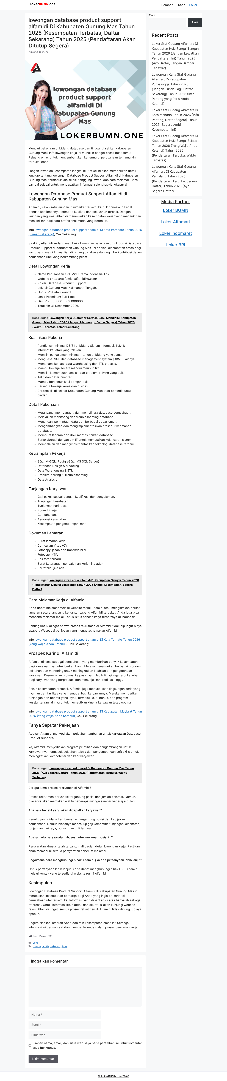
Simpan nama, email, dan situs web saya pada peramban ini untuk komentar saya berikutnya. (87, 1045)
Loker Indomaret (175, 233)
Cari (152, 15)
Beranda (167, 5)
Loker (193, 5)
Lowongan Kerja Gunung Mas (50, 946)
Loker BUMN (175, 210)
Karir (181, 5)
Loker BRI (175, 244)
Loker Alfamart (176, 221)
